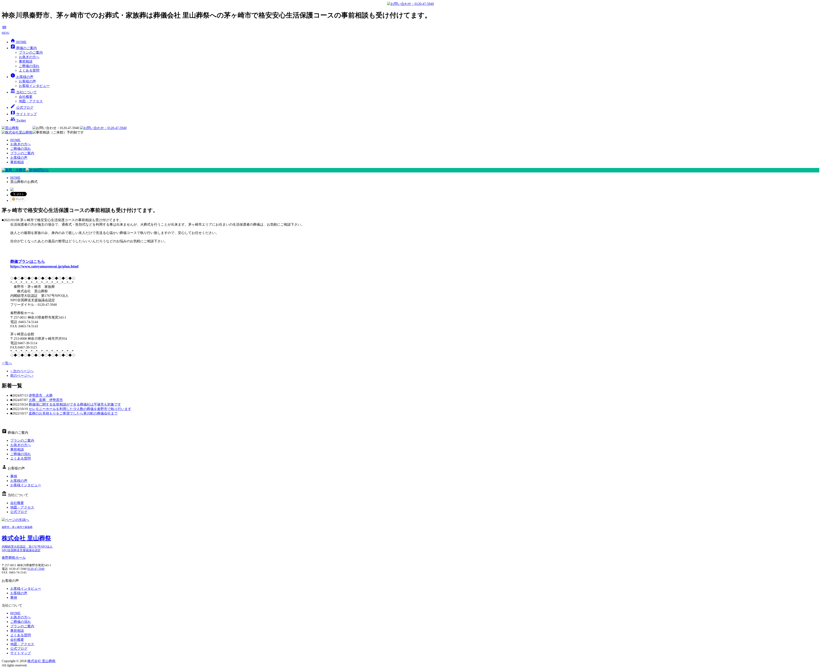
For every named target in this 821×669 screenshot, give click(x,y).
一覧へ (7, 363)
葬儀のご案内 (23, 48)
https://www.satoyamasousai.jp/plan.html (44, 266)
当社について (23, 92)
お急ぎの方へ (29, 57)
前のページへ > (22, 375)
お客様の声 (21, 77)
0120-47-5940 (35, 568)
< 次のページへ (22, 371)
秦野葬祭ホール (14, 557)
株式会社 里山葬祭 (41, 661)
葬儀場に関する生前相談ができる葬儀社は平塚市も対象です (75, 404)
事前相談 (25, 61)
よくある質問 (29, 70)
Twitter (18, 120)
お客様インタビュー (34, 86)
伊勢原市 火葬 (41, 395)
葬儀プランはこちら (27, 261)
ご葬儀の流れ (29, 66)
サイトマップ (23, 114)
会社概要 (25, 97)
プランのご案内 (31, 52)
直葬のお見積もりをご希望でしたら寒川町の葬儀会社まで (73, 413)
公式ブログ (21, 107)
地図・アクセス (31, 101)
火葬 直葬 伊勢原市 (46, 400)
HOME (18, 42)
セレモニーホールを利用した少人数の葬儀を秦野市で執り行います (80, 409)
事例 (13, 476)
